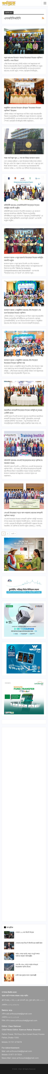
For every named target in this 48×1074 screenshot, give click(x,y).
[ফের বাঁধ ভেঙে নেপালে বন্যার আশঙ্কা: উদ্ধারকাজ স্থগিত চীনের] (9, 967)
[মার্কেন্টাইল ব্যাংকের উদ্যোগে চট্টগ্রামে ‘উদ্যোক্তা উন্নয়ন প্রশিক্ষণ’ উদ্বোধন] (24, 91)
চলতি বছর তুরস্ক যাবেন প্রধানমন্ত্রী (26, 975)
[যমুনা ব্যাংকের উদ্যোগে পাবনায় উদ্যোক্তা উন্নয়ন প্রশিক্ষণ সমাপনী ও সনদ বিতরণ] (24, 41)
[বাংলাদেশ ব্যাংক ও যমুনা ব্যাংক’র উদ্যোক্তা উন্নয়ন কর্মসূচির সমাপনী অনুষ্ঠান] (24, 241)
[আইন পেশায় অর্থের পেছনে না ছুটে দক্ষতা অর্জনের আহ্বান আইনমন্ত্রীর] (9, 956)
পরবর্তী (12, 533)
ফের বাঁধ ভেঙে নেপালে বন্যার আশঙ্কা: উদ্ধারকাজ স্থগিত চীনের (27, 965)
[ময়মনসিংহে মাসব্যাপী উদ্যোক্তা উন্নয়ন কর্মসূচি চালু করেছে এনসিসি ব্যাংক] (24, 394)
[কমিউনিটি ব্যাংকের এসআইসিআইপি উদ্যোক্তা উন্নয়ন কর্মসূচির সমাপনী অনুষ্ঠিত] (24, 189)
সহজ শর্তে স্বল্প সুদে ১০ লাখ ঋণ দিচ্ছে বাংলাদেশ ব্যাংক (21, 158)
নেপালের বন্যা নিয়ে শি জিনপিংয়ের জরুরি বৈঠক (29, 943)
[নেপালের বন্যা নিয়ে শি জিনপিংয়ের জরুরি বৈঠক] (9, 945)
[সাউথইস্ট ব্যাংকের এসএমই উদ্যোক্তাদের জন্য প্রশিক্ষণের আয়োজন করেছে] (24, 444)
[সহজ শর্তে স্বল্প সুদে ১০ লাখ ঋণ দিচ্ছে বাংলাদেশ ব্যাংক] (24, 141)
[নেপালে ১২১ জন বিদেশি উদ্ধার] (9, 935)
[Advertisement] (24, 823)
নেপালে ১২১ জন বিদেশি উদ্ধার (25, 932)
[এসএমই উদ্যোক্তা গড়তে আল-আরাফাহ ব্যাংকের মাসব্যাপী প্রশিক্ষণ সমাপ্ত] (24, 496)
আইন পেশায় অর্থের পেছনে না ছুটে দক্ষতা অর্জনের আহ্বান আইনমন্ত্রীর (27, 955)
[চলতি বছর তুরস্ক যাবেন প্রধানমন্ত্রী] (9, 977)
